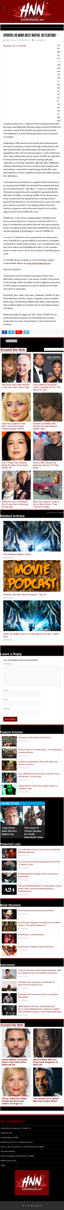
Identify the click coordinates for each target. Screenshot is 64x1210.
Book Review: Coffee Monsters (31, 935)
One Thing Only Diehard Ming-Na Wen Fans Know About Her (15, 465)
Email (5, 699)
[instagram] (40, 1205)
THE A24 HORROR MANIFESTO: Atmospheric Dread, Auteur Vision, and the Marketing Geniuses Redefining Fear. (40, 888)
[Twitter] (28, 1205)
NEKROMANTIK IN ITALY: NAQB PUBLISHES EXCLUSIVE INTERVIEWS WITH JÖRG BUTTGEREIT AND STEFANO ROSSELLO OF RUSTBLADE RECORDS (40, 1009)
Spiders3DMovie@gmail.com (38, 263)
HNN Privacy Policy (8, 1160)
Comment (7, 664)
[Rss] (23, 1205)
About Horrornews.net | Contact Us (16, 1128)
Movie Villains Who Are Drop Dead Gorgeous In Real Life (45, 1062)
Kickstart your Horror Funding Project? (17, 1142)
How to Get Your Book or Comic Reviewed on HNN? (22, 1147)
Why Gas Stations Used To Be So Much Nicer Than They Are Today (46, 504)
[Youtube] (37, 1205)
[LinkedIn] (34, 1205)
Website (6, 709)
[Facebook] (26, 1205)
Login (3, 1165)
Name (5, 690)
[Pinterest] (32, 1205)
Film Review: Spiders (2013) (17, 554)
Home (2, 25)
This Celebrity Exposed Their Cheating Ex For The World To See (46, 387)
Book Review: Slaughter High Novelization (35, 947)
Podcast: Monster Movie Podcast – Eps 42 (24, 594)
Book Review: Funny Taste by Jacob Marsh (36, 910)
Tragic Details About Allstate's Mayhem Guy (9, 831)
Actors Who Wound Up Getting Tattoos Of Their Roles (46, 465)
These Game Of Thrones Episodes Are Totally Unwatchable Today (33, 832)
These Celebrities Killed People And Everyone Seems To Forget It (14, 1101)
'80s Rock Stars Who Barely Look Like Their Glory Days (15, 386)
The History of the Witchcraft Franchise (34, 737)
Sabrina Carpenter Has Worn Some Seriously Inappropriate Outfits (13, 426)
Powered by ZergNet (55, 513)
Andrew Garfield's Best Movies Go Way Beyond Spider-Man (45, 426)
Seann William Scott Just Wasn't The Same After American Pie (14, 1062)
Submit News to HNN (9, 1137)
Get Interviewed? (8, 1151)
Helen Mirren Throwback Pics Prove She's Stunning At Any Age (15, 504)
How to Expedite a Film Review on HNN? (17, 1156)
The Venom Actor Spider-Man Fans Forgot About (46, 1099)
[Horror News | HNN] (32, 11)
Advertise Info (7, 1133)
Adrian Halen (11, 40)
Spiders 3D (11, 341)
